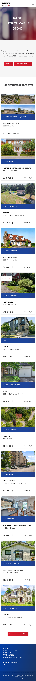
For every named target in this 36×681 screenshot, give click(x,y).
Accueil (9, 64)
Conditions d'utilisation (20, 675)
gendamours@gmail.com (15, 657)
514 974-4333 (10, 655)
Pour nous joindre (22, 64)
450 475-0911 (10, 654)
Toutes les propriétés (18, 633)
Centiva (21, 678)
